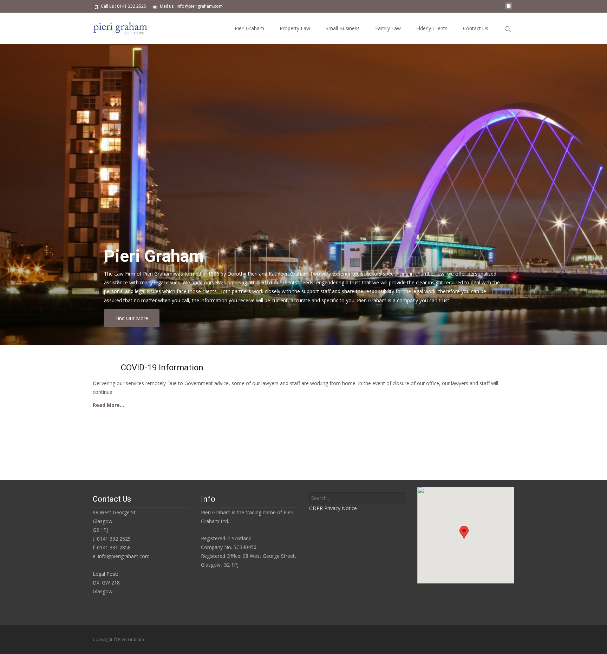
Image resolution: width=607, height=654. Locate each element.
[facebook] (508, 8)
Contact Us (475, 28)
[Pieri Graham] (115, 27)
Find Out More (131, 318)
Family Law (388, 28)
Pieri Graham (249, 28)
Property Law (295, 28)
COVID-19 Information (162, 367)
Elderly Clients (432, 28)
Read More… (108, 405)
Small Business (343, 28)
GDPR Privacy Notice (333, 508)
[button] (464, 532)
